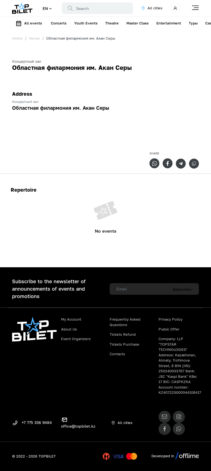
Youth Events (86, 23)
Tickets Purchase (124, 344)
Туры (193, 23)
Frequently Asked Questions (125, 322)
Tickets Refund (123, 334)
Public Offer (169, 329)
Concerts (58, 23)
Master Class (137, 23)
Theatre (112, 23)
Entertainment (168, 23)
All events (33, 23)
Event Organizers (76, 339)
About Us (69, 329)
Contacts (117, 354)
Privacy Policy (170, 319)
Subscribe (182, 289)
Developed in (163, 456)
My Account (71, 319)
